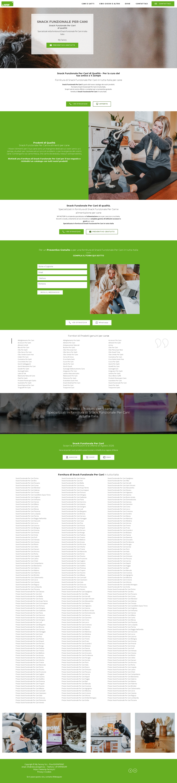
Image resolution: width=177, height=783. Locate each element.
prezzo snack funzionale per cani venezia (122, 651)
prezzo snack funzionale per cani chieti (121, 672)
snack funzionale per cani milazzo (73, 575)
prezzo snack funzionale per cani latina (121, 670)
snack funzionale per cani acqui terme (75, 488)
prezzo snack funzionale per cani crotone (76, 693)
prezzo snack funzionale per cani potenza (30, 681)
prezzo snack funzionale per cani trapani (30, 684)
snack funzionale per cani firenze (27, 533)
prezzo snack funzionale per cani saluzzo (30, 592)
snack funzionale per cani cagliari (73, 561)
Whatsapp (103, 322)
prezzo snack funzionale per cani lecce (121, 691)
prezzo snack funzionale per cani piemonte (31, 700)
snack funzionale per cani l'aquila (27, 556)
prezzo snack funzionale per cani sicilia (75, 700)
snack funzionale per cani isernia (119, 561)
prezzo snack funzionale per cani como (75, 620)
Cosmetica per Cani (115, 357)
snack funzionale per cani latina (27, 559)
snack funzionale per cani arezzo (73, 542)
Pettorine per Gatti (69, 378)
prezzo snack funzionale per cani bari (75, 681)
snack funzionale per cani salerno (27, 568)
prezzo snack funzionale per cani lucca (121, 634)
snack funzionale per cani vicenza (27, 530)
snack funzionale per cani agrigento (120, 575)
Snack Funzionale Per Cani (118, 383)
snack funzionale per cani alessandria (121, 488)
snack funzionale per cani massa (119, 516)
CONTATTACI (165, 4)
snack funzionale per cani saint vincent (121, 485)
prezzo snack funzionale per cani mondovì (122, 599)
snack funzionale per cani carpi (73, 521)
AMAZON (73, 457)
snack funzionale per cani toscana (28, 589)
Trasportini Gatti (114, 388)
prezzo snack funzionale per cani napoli (76, 677)
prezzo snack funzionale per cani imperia (30, 618)
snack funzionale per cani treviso (73, 537)
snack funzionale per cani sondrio (120, 514)
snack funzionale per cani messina (120, 577)
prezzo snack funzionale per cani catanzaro (31, 693)
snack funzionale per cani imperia (73, 504)
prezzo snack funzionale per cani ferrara (30, 644)
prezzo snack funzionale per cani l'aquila (122, 667)
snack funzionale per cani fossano (28, 483)
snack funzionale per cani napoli (119, 563)
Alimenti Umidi (23, 345)
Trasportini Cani (68, 388)
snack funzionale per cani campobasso (29, 563)
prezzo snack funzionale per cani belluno (30, 653)
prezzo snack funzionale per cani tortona (30, 606)
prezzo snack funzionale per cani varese (122, 613)
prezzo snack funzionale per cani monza (122, 620)
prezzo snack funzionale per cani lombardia (123, 698)
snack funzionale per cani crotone (120, 580)
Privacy (40, 772)
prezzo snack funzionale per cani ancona (122, 662)
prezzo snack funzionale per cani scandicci (77, 644)
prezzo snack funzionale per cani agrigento (77, 688)
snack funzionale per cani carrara (73, 516)
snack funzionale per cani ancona (27, 551)
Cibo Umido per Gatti (116, 355)
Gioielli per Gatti (23, 369)
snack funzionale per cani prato (119, 528)
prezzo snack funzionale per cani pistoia (30, 639)
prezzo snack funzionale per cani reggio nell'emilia (125, 629)
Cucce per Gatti (114, 362)
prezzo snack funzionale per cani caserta (30, 677)
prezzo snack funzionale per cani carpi (29, 634)
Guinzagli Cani (113, 369)
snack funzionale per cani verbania (28, 500)
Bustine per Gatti (69, 347)
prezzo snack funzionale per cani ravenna (76, 651)
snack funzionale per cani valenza (27, 490)
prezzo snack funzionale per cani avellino (30, 679)
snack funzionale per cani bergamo (74, 511)
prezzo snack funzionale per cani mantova (76, 632)
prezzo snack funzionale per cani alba (75, 594)
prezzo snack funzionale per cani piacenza (122, 622)
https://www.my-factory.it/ (44, 769)
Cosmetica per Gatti (25, 359)
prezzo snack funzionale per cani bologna (122, 639)
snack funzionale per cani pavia (73, 500)
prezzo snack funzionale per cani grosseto (77, 653)
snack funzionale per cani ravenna (120, 537)
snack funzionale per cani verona (119, 523)
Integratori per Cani (70, 371)
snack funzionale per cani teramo (73, 556)
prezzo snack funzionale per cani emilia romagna (79, 698)
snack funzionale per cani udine (27, 547)
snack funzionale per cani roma (27, 554)
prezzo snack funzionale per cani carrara (30, 629)
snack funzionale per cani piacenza (28, 511)
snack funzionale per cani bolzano (120, 533)
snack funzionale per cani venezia (27, 540)
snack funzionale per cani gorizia (119, 547)
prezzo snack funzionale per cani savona (76, 608)
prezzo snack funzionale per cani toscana (122, 700)
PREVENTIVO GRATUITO (64, 45)
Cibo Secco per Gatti (70, 352)
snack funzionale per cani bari (118, 568)
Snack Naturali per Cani (26, 385)
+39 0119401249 (80, 104)
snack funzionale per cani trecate (27, 492)
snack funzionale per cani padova (73, 535)
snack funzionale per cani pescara (120, 559)
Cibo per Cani (113, 347)
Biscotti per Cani (23, 347)
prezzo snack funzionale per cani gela (29, 695)
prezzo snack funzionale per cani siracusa (30, 698)
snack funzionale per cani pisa (72, 523)
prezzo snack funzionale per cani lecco (75, 622)
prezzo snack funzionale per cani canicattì (30, 691)
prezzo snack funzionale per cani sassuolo (122, 632)
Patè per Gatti (22, 378)
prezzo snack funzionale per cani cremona (77, 625)
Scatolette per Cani (115, 381)
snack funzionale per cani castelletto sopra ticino (33, 495)
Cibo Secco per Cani (25, 352)
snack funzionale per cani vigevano (120, 492)
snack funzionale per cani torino (27, 478)
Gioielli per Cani (114, 366)
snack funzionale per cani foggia (119, 566)
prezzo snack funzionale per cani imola (121, 646)
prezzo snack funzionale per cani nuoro (76, 667)
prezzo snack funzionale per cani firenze (122, 644)
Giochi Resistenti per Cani (27, 366)
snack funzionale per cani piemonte (74, 587)
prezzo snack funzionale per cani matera (122, 681)
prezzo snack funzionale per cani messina (76, 691)
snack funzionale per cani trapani (73, 570)
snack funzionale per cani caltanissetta (29, 577)
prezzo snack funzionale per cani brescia (30, 627)
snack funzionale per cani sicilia (119, 587)
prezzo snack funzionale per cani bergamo (30, 625)
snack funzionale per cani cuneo (27, 485)
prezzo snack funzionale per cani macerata (31, 665)
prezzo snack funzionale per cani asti (29, 594)
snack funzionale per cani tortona (74, 492)
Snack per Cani (68, 385)
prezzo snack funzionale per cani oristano (76, 670)
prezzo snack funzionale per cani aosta (29, 599)
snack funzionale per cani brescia (73, 514)
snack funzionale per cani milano (27, 504)
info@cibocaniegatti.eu (36, 767)
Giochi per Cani (68, 364)
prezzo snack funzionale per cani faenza (76, 648)
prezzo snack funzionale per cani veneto (30, 703)
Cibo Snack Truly (114, 352)
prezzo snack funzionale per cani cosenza (76, 686)
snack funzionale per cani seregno (74, 507)
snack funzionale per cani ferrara (73, 530)
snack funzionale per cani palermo (28, 573)
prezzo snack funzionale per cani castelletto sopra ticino (128, 606)
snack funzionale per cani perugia (119, 544)
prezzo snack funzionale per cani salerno (122, 679)
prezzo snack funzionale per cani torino (122, 589)
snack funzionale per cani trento (119, 526)
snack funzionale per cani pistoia (73, 526)
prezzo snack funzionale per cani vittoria (76, 695)
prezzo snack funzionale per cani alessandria (77, 601)
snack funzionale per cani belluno (73, 540)
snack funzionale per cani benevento (29, 566)
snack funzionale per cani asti (72, 481)
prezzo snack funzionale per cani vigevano (76, 606)
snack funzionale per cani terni (119, 549)
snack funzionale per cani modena (120, 521)
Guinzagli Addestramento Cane (74, 369)
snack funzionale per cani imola (27, 535)
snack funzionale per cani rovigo (73, 533)
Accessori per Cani (115, 340)
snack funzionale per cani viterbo (73, 547)
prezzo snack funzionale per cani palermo (122, 684)
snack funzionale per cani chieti (27, 561)
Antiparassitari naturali (71, 345)
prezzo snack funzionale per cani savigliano (77, 592)
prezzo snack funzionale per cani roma (121, 665)
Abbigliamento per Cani (26, 340)
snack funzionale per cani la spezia (28, 514)
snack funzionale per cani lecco (119, 509)
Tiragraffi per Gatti (24, 388)
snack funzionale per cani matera (27, 570)
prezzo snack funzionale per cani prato (75, 641)
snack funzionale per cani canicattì (74, 577)
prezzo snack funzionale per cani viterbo (30, 660)
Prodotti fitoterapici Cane (117, 378)
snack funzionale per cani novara (119, 490)
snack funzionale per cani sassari (27, 549)
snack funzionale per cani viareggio (74, 518)
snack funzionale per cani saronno (74, 502)
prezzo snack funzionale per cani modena (76, 634)
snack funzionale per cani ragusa (27, 585)
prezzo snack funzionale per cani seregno (30, 620)
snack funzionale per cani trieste (73, 549)
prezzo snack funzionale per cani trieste (30, 662)
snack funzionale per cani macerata (74, 551)
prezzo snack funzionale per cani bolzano (76, 646)
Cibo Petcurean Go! (70, 350)
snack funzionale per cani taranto (73, 573)
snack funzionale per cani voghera (28, 497)
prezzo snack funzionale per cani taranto (30, 686)
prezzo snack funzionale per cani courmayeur (32, 603)
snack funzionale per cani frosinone (74, 559)
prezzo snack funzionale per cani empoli (30, 641)
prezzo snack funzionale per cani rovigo (30, 646)
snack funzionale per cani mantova (120, 518)
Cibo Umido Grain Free (26, 355)
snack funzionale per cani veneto (73, 589)
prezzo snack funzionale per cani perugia (76, 658)
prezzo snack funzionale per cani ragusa (122, 695)
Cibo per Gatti (22, 350)
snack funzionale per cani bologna (28, 528)
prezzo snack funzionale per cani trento (76, 639)
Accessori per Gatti (24, 343)
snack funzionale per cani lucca (27, 523)
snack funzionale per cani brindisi (27, 575)
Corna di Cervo (68, 357)
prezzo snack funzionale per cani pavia (29, 613)
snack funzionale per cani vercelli (119, 483)
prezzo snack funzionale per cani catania (122, 693)
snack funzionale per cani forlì (26, 537)
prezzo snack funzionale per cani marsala (76, 684)
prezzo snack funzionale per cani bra (120, 592)
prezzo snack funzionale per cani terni (75, 662)
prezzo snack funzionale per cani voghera (122, 608)
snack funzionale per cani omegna (74, 495)
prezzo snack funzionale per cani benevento (123, 677)
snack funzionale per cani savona (119, 495)
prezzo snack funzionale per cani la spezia (122, 625)
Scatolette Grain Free (70, 381)
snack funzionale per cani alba (118, 481)
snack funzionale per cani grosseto (120, 540)
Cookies (48, 772)
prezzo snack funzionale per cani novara (76, 603)
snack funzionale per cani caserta (73, 563)
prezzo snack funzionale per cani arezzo (30, 655)
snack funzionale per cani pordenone (121, 542)
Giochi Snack (67, 366)
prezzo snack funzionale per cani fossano (122, 594)
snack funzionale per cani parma (27, 516)
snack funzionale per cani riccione (74, 544)
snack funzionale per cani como (119, 507)
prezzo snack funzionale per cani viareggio (31, 632)
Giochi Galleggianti (24, 364)
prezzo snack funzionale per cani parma (122, 627)
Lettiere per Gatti (114, 373)
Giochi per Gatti (114, 364)
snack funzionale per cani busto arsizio (121, 497)
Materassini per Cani (70, 376)
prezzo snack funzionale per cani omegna (30, 608)
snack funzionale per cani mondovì (28, 488)
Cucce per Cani (68, 362)
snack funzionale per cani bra (26, 481)
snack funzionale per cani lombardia (29, 587)
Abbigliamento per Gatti (71, 340)
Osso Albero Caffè (115, 376)
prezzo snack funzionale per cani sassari (122, 660)
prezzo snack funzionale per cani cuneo (122, 596)
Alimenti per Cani (69, 343)
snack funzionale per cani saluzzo (73, 478)
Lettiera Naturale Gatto (71, 373)
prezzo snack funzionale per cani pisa (29, 637)
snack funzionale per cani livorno (27, 526)
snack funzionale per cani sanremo (120, 504)
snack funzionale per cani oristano (120, 556)
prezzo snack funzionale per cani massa (76, 629)
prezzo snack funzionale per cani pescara (76, 672)
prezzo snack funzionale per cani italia (75, 665)
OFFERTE (103, 104)
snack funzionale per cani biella (73, 483)
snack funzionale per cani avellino (74, 566)
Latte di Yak (22, 373)
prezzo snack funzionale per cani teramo (30, 670)
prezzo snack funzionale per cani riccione (30, 658)
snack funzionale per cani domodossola (122, 500)
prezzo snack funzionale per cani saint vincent (78, 599)
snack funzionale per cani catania (27, 582)
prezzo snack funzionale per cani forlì (121, 648)
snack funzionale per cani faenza (119, 535)
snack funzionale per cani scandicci (120, 530)
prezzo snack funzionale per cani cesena (122, 653)
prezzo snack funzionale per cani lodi (29, 622)
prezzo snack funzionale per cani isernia (76, 674)
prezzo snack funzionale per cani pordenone (77, 655)
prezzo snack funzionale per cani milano (122, 615)
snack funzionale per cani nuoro (119, 554)
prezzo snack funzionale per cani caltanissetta (124, 688)
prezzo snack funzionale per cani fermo (30, 667)
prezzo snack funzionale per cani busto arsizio (78, 611)
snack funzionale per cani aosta (73, 485)
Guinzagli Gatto (23, 371)
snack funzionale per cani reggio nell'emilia (31, 518)
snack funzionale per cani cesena (27, 542)
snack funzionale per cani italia (118, 551)
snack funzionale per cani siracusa (74, 585)
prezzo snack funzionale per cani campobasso (124, 674)
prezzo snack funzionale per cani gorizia (76, 660)
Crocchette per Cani (25, 362)
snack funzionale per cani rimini (27, 544)
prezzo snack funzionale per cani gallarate (30, 611)
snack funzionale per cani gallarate (74, 497)
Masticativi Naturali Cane (26, 376)
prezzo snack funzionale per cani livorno (122, 637)
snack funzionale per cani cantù (27, 507)
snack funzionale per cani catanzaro (74, 580)
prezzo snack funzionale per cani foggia (76, 679)
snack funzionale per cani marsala (120, 570)
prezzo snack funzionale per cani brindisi (122, 686)
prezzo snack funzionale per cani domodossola (78, 613)
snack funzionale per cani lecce (27, 580)
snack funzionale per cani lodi (72, 509)
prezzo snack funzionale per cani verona (76, 637)
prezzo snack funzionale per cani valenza (122, 601)
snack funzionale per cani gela (72, 582)
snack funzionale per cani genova (119, 502)
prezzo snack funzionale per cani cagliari (30, 674)
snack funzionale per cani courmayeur (75, 490)
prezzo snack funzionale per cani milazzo (30, 688)
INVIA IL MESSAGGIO (50, 292)
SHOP (92, 457)
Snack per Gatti (114, 385)
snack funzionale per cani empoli (73, 528)
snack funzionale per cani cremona (120, 511)
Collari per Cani (23, 357)
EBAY (108, 457)
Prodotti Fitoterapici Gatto (27, 381)
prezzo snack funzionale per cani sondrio (76, 627)
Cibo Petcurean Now (116, 350)
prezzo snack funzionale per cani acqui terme (32, 601)
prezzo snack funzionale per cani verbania (122, 611)
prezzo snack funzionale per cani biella (29, 596)
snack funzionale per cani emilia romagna (122, 585)
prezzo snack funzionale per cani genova (76, 615)
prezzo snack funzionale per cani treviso (30, 651)
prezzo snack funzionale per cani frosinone (31, 672)
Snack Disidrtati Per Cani (71, 383)
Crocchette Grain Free (116, 359)
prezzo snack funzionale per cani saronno (30, 615)
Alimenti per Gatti (115, 343)
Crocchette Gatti (69, 359)
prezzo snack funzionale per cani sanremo (76, 618)
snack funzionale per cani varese (27, 502)
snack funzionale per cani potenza (74, 568)
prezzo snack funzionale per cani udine (121, 658)
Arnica (111, 345)
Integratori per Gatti (116, 371)
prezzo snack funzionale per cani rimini (121, 655)
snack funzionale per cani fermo (73, 554)
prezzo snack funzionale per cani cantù (121, 618)
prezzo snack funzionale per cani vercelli (76, 596)
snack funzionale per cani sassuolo (28, 521)
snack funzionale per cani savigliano (120, 478)
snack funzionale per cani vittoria (119, 582)
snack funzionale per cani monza (27, 509)
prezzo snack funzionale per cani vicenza (122, 641)
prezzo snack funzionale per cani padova (30, 648)
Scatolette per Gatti (24, 383)
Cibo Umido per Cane (70, 355)
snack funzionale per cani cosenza (120, 573)
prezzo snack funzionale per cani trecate (122, 603)
